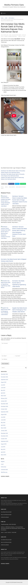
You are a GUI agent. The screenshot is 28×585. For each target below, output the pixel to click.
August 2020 (3, 414)
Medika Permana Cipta (14, 5)
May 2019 (3, 449)
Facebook (12, 183)
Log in (2, 464)
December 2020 (4, 403)
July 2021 (3, 384)
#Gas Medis (12, 187)
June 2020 (3, 419)
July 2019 (3, 446)
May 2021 (3, 390)
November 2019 (4, 435)
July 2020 (3, 417)
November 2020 (4, 406)
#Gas (6, 187)
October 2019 (4, 438)
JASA (6, 17)
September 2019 (4, 441)
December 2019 (4, 433)
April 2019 (3, 452)
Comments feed (4, 469)
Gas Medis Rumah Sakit (6, 512)
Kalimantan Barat (16, 34)
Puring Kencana (12, 36)
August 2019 (3, 444)
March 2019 (3, 454)
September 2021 (4, 379)
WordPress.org (4, 472)
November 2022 (4, 376)
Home (2, 17)
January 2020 (4, 430)
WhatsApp (23, 183)
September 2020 (4, 411)
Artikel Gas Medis (5, 517)
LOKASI (6, 36)
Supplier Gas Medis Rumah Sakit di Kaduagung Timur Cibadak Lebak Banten (19, 309)
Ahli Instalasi (11, 17)
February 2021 (4, 398)
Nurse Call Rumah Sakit (6, 514)
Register (2, 461)
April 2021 (3, 393)
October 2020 (4, 409)
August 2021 (3, 382)
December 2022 (4, 374)
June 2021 (3, 387)
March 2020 (3, 427)
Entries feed (3, 466)
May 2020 (3, 422)
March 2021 (3, 395)
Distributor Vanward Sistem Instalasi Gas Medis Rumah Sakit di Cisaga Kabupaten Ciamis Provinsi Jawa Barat (19, 199)
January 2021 (4, 401)
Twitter (17, 183)
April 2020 (3, 425)
